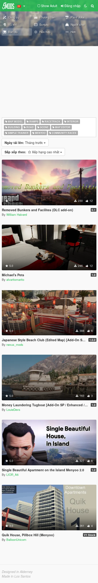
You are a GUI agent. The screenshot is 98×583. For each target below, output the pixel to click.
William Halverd (16, 214)
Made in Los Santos (16, 576)
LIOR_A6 (12, 474)
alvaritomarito (15, 279)
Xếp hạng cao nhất (32, 152)
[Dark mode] (85, 5)
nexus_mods (14, 344)
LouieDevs (13, 409)
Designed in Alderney (17, 571)
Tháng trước (24, 142)
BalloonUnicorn (16, 539)
